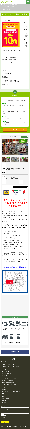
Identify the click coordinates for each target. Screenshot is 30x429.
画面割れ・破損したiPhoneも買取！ (9, 384)
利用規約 (4, 389)
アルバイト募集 (5, 398)
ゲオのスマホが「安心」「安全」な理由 (10, 366)
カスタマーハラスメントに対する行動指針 (11, 391)
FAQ (3, 393)
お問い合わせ (5, 422)
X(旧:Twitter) (5, 409)
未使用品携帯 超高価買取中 (8, 382)
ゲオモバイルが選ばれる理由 (8, 364)
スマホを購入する (6, 375)
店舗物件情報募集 (6, 403)
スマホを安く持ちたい (7, 369)
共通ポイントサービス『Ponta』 (9, 400)
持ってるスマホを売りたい (7, 371)
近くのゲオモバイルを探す (7, 373)
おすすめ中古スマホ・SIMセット (9, 378)
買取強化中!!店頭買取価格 (7, 380)
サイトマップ (5, 396)
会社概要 (3, 417)
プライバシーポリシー (7, 387)
